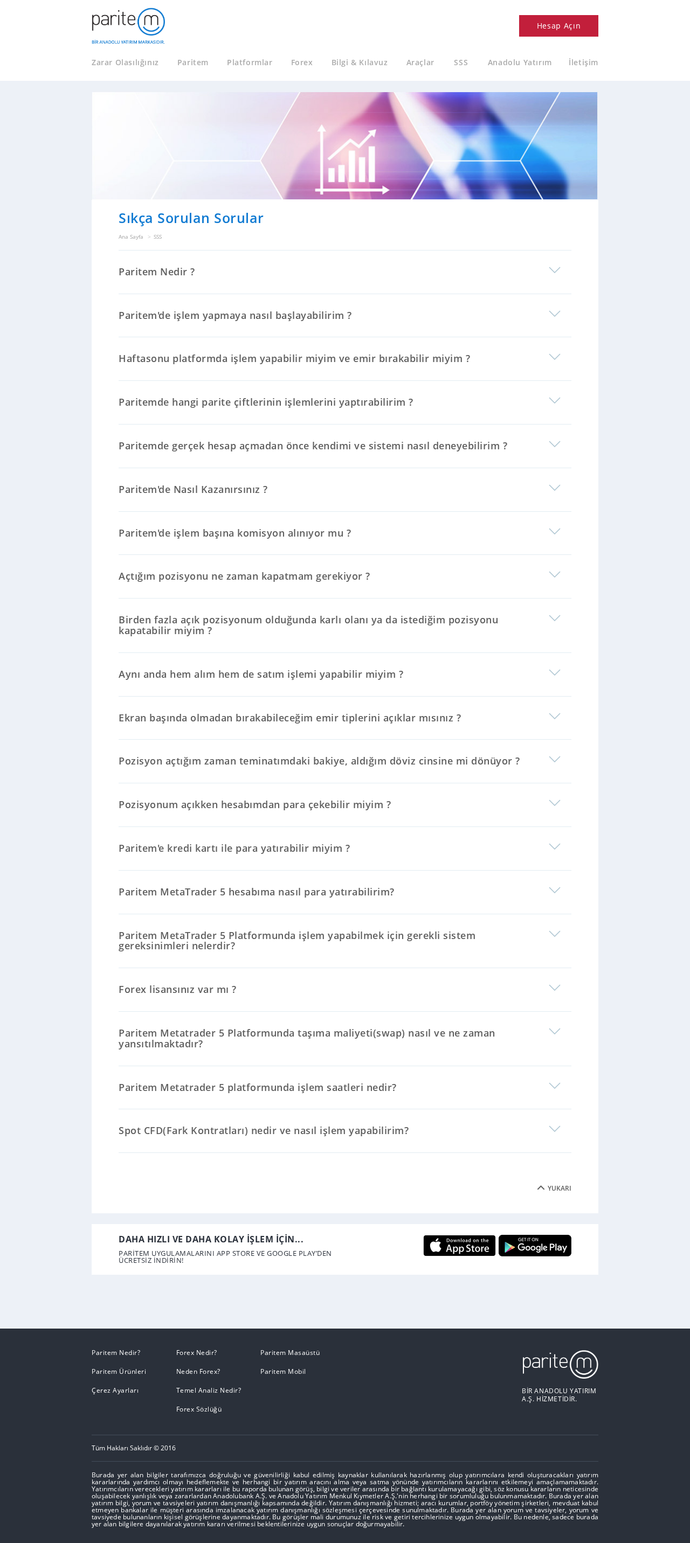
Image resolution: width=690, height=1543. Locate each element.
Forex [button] (302, 62)
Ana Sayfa (131, 236)
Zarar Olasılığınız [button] (125, 62)
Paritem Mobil (283, 1371)
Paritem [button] (193, 62)
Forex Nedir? (196, 1352)
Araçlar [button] (420, 62)
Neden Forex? (198, 1371)
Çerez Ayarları (115, 1390)
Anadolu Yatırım (520, 62)
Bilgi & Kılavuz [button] (360, 62)
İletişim (583, 62)
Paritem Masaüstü (290, 1352)
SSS (461, 62)
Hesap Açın (559, 25)
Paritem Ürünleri (119, 1371)
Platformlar (250, 62)
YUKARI (559, 1188)
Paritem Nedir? (116, 1352)
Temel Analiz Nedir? (209, 1390)
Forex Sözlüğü (199, 1409)
